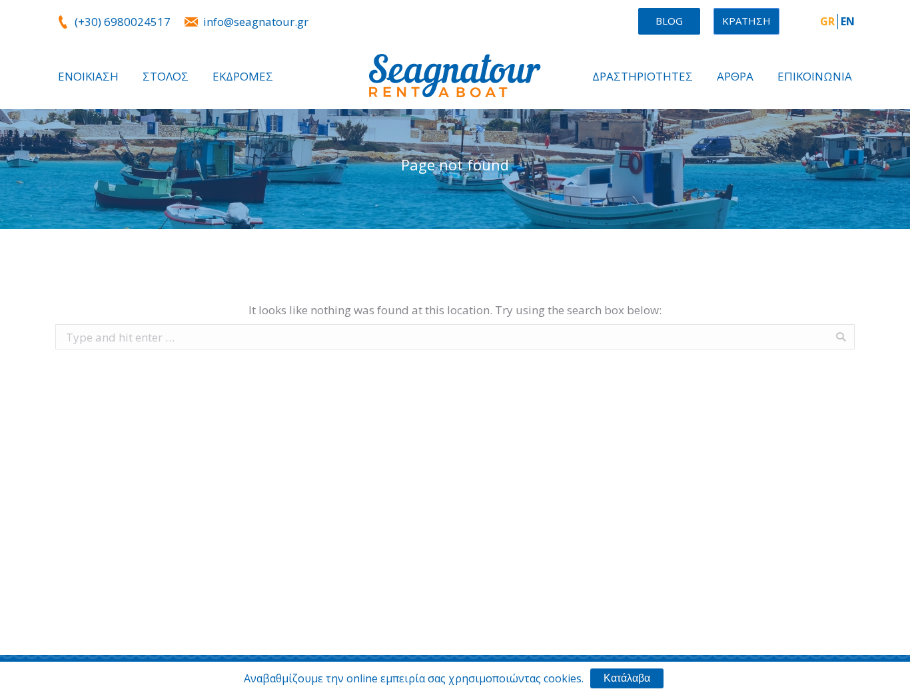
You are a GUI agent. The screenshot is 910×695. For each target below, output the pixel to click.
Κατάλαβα (627, 678)
